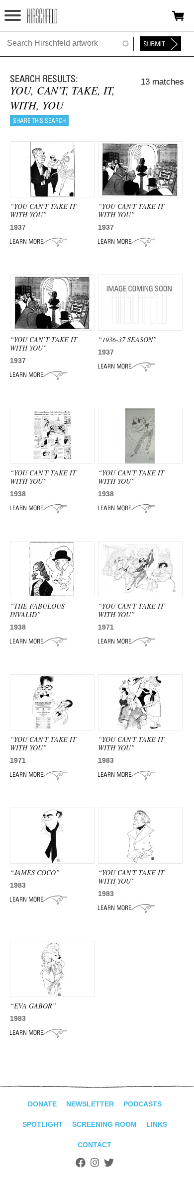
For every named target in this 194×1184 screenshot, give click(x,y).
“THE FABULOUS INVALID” (37, 610)
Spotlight (42, 1124)
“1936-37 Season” (127, 339)
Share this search (39, 120)
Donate (42, 1104)
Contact (94, 1145)
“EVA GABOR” (33, 1005)
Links (156, 1124)
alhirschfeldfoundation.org (42, 15)
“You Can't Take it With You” (131, 210)
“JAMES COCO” (35, 872)
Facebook (81, 1163)
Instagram (95, 1163)
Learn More (38, 242)
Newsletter (90, 1104)
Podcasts (142, 1104)
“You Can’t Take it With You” (43, 344)
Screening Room (104, 1124)
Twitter (109, 1163)
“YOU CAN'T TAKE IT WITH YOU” (43, 210)
